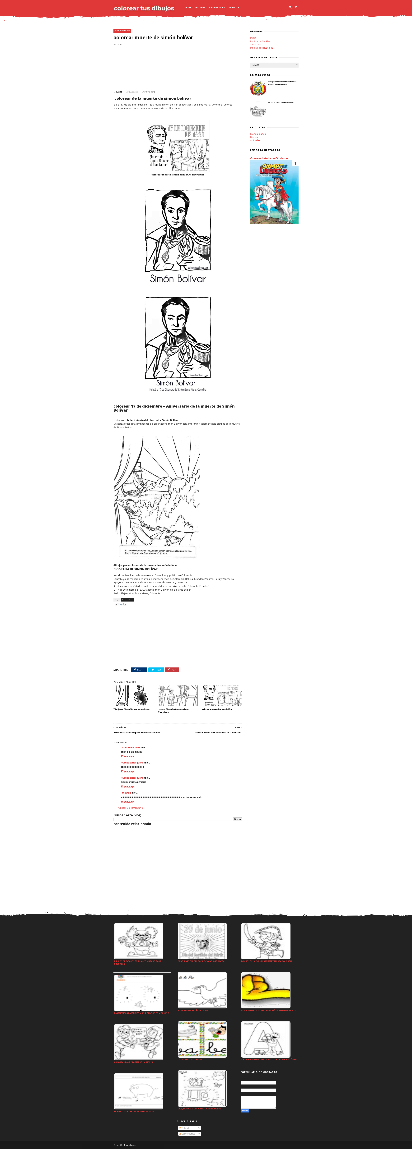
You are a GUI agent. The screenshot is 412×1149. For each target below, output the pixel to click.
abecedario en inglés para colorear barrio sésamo (269, 1059)
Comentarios (188, 1133)
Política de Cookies (260, 41)
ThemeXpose (130, 1145)
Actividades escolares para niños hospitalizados (268, 1010)
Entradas (186, 1128)
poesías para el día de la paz (193, 1010)
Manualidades (217, 7)
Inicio (253, 37)
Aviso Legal (256, 44)
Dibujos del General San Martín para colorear (267, 961)
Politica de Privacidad (261, 47)
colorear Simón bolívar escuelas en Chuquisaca (173, 710)
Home (188, 7)
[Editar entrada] (120, 604)
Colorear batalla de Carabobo (269, 158)
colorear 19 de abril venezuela (281, 102)
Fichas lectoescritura (190, 1059)
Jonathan (126, 792)
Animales (234, 7)
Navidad (200, 7)
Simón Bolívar (122, 31)
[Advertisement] (177, 68)
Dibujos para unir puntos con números (199, 1108)
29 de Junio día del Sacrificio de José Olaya (201, 961)
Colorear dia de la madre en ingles (133, 1062)
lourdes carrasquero (132, 762)
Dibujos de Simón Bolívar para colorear (131, 709)
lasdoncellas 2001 (130, 747)
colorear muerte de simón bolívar (217, 709)
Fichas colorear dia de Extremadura (134, 1111)
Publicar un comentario (130, 807)
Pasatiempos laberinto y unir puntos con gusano (141, 1013)
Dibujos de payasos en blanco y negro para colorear (137, 962)
